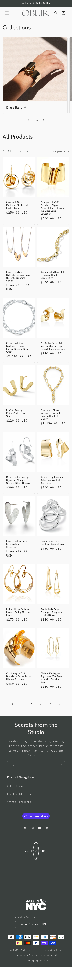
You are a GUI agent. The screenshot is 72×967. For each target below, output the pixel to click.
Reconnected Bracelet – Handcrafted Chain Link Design (52, 275)
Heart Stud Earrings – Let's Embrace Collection (17, 544)
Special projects (19, 802)
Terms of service (49, 955)
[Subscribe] (61, 765)
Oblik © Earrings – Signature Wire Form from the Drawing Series (52, 677)
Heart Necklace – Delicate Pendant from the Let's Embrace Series (18, 276)
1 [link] (12, 703)
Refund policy (53, 950)
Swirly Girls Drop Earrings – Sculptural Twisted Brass (51, 612)
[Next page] (59, 704)
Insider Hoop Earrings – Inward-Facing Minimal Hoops (18, 612)
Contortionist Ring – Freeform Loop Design (52, 542)
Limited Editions (19, 794)
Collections (15, 786)
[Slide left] (28, 120)
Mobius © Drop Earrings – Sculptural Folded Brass (17, 205)
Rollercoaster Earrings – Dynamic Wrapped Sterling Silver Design (18, 480)
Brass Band (14, 107)
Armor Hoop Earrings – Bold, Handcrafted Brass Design (53, 480)
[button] (7, 13)
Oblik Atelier (30, 950)
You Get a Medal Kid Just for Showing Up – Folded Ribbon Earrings (53, 346)
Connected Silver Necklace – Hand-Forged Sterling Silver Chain (18, 347)
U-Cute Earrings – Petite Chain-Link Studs (15, 413)
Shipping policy (38, 961)
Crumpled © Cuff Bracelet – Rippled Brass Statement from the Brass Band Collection (52, 208)
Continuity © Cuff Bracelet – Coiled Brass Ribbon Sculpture (18, 676)
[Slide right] (44, 120)
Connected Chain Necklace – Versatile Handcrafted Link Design (51, 414)
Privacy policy (25, 955)
